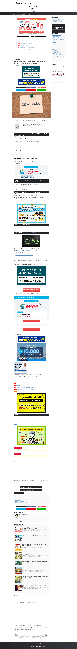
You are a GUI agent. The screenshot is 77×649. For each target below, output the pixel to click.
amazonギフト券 (17, 595)
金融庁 (15, 417)
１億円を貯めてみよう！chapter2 (38, 646)
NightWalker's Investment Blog (19, 501)
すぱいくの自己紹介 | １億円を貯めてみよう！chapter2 (35, 519)
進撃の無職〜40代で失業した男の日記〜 (58, 58)
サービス (42, 643)
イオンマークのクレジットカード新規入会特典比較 (25, 49)
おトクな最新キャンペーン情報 (20, 252)
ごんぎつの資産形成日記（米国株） (57, 21)
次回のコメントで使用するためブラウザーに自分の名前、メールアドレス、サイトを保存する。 (28, 625)
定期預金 (16, 643)
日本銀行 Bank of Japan (17, 422)
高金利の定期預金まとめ (21, 51)
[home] (21, 521)
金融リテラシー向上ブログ (56, 20)
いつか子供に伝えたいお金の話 (19, 499)
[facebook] (20, 521)
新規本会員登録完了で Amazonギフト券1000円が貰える (28, 47)
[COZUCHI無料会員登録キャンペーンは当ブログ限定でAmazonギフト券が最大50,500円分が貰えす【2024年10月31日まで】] (31, 27)
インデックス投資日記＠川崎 (56, 35)
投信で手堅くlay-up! (18, 500)
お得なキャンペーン (51, 643)
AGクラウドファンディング (31, 320)
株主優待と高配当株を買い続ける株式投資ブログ (21, 494)
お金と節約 (38, 643)
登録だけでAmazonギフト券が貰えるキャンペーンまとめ (24, 255)
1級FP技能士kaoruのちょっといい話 (57, 36)
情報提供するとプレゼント (21, 391)
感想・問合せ (28, 14)
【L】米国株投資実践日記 (56, 52)
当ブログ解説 (18, 14)
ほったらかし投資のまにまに (56, 51)
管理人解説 (23, 14)
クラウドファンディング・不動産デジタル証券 (30, 643)
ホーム (13, 643)
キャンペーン (20, 643)
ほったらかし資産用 (55, 57)
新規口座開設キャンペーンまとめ (22, 449)
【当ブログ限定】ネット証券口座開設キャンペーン (24, 455)
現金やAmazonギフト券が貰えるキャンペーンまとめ (28, 43)
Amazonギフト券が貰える (24, 45)
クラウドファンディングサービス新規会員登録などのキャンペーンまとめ (34, 535)
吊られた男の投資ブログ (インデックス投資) (21, 502)
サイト (15, 621)
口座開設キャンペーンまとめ (22, 53)
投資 (23, 643)
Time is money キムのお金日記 (56, 53)
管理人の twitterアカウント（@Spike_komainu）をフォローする (26, 387)
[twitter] (19, 521)
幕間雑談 (14, 14)
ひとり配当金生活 (54, 50)
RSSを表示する (18, 385)
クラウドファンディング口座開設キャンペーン (58, 82)
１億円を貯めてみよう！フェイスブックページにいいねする (26, 389)
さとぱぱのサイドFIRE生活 (56, 19)
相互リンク (15, 424)
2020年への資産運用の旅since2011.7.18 (58, 56)
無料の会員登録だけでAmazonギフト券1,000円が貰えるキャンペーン (31, 290)
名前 (15, 614)
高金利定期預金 (46, 643)
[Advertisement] (21, 470)
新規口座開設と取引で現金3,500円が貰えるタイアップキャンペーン (31, 330)
